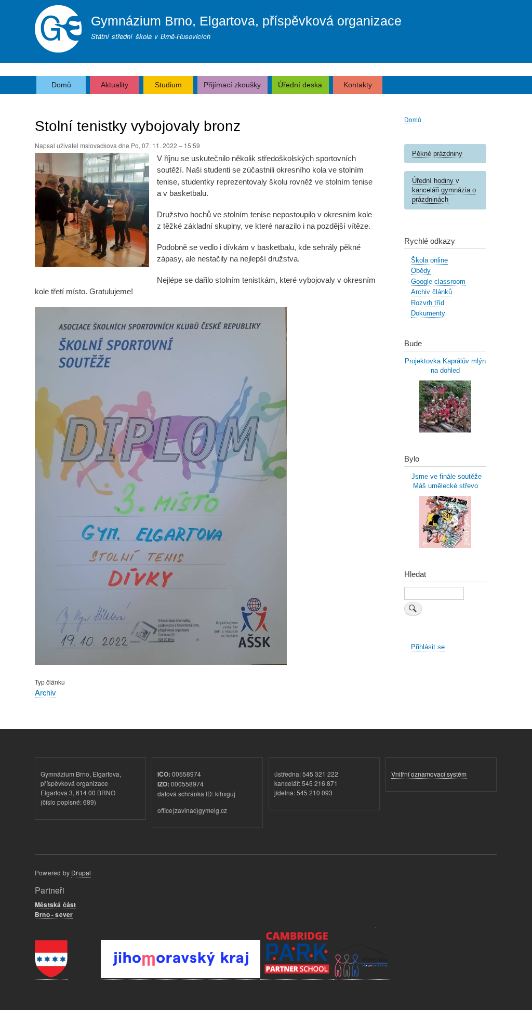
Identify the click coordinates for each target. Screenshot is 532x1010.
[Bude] (445, 430)
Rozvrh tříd (427, 303)
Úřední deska (300, 85)
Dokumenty (428, 313)
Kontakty (357, 85)
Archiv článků (431, 292)
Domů (61, 85)
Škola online (429, 260)
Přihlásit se (428, 647)
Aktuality (114, 85)
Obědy (421, 270)
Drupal (81, 872)
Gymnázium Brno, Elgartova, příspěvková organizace (246, 21)
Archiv (45, 692)
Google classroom (438, 281)
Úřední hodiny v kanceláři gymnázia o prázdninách (444, 190)
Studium (168, 85)
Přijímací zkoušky (232, 85)
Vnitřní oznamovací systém (429, 773)
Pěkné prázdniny (437, 154)
